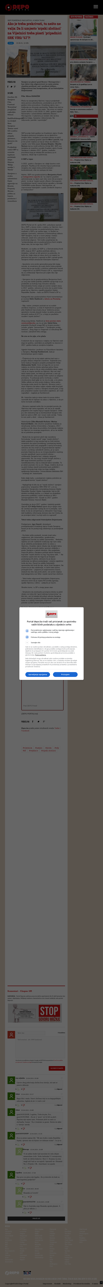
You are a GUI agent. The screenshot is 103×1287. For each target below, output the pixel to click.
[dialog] (51, 643)
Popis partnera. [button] (40, 655)
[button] (51, 642)
